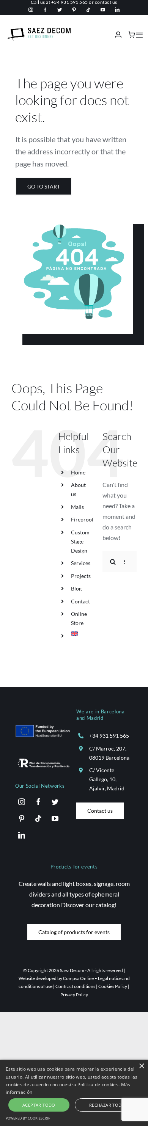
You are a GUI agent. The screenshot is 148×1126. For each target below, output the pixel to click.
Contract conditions (75, 986)
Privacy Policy (74, 994)
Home (78, 472)
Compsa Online (78, 978)
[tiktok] (88, 10)
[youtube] (103, 10)
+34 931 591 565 (109, 735)
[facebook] (45, 10)
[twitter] (59, 10)
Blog (76, 588)
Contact (80, 601)
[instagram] (30, 10)
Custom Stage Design (80, 541)
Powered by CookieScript (29, 1118)
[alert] (74, 1093)
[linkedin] (117, 10)
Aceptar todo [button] (38, 1105)
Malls (77, 507)
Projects (81, 576)
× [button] (141, 1066)
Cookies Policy (112, 986)
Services (80, 563)
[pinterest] (74, 10)
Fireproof (82, 519)
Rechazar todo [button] (107, 1105)
